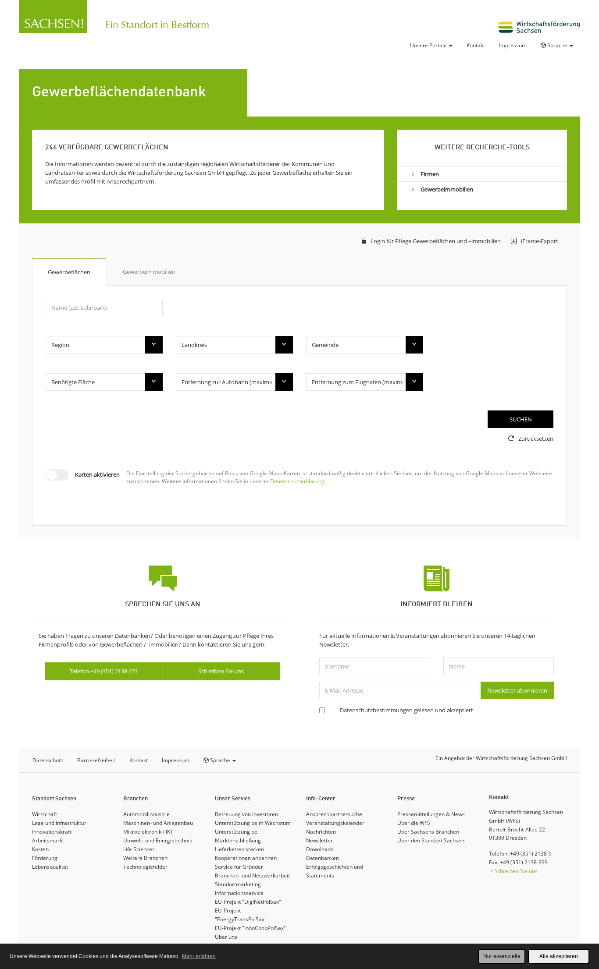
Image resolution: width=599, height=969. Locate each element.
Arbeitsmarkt (48, 840)
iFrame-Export (539, 241)
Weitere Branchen (145, 858)
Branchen (135, 799)
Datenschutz (47, 760)
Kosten (40, 849)
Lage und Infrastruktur (59, 823)
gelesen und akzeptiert (406, 710)
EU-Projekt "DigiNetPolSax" (248, 901)
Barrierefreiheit (96, 760)
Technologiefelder (145, 866)
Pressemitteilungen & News (431, 814)
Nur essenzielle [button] (502, 956)
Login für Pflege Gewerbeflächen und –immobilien (436, 241)
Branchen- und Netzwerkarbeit (252, 875)
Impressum (513, 45)
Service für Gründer (239, 866)
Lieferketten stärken (239, 849)
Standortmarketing (238, 884)
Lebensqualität (50, 866)
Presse (406, 799)
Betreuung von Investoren (246, 814)
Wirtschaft (44, 814)
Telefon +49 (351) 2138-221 (104, 671)
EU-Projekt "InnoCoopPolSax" (250, 928)
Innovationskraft (51, 831)
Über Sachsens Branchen (428, 831)
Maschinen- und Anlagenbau (158, 823)
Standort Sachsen (54, 799)
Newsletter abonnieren (517, 690)
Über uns (226, 937)
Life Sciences (139, 849)
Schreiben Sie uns (221, 671)
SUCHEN (521, 419)
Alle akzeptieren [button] (558, 956)
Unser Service (232, 799)
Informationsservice (239, 893)
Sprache (557, 45)
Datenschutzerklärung (297, 481)
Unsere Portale (429, 45)
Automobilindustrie (146, 814)
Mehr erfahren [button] (199, 956)
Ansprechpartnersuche (334, 814)
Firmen (430, 174)
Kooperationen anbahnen (246, 858)
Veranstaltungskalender (335, 823)
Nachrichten (321, 831)
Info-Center (320, 799)
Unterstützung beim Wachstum (253, 823)
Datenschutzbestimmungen (376, 710)
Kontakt (476, 45)
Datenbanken (322, 858)
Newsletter (319, 840)
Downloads (319, 849)
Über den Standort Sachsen (430, 840)
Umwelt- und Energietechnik (157, 840)
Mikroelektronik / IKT (148, 831)
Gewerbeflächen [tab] (69, 272)
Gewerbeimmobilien (447, 189)
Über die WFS (413, 823)
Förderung (44, 858)
